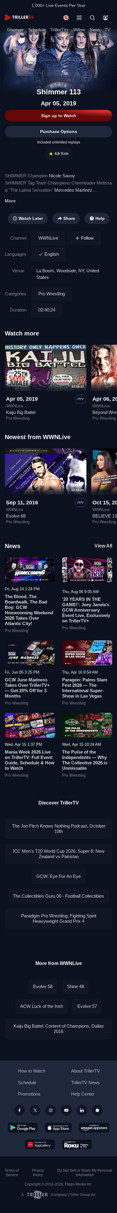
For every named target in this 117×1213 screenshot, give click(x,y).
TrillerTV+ (59, 29)
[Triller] (97, 1110)
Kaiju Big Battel (20, 412)
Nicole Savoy (62, 175)
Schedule (37, 29)
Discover (15, 29)
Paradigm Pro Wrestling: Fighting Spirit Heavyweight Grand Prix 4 (58, 918)
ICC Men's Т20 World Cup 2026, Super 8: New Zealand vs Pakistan (58, 854)
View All (103, 545)
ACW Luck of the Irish (41, 1006)
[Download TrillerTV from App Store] (58, 1127)
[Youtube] (66, 1110)
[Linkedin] (81, 1110)
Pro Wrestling (51, 293)
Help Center (82, 1093)
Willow (79, 29)
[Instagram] (50, 1110)
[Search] (92, 17)
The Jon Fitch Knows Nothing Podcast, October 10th (58, 828)
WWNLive (48, 238)
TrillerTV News (85, 1082)
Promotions (29, 1093)
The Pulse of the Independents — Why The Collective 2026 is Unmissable (84, 760)
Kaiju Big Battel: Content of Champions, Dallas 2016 (59, 1028)
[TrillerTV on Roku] (77, 1144)
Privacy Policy (38, 1172)
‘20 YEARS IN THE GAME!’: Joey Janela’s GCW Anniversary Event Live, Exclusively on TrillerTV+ (86, 610)
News (95, 29)
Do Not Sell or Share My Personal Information (84, 1172)
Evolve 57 (87, 1006)
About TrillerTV (85, 1070)
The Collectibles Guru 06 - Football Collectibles (58, 896)
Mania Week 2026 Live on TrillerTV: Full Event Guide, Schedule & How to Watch (30, 760)
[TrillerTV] (19, 17)
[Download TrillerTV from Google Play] (23, 1127)
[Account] (105, 17)
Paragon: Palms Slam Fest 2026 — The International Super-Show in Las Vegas (84, 687)
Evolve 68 (16, 515)
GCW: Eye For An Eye (58, 876)
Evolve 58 (42, 986)
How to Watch (31, 1070)
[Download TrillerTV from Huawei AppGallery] (40, 1144)
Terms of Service (12, 1172)
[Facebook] (19, 1110)
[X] (35, 1110)
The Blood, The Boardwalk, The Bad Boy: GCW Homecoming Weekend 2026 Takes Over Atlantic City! (29, 610)
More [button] (10, 200)
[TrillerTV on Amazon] (94, 1127)
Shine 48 (75, 986)
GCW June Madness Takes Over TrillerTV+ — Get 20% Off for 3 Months (27, 687)
